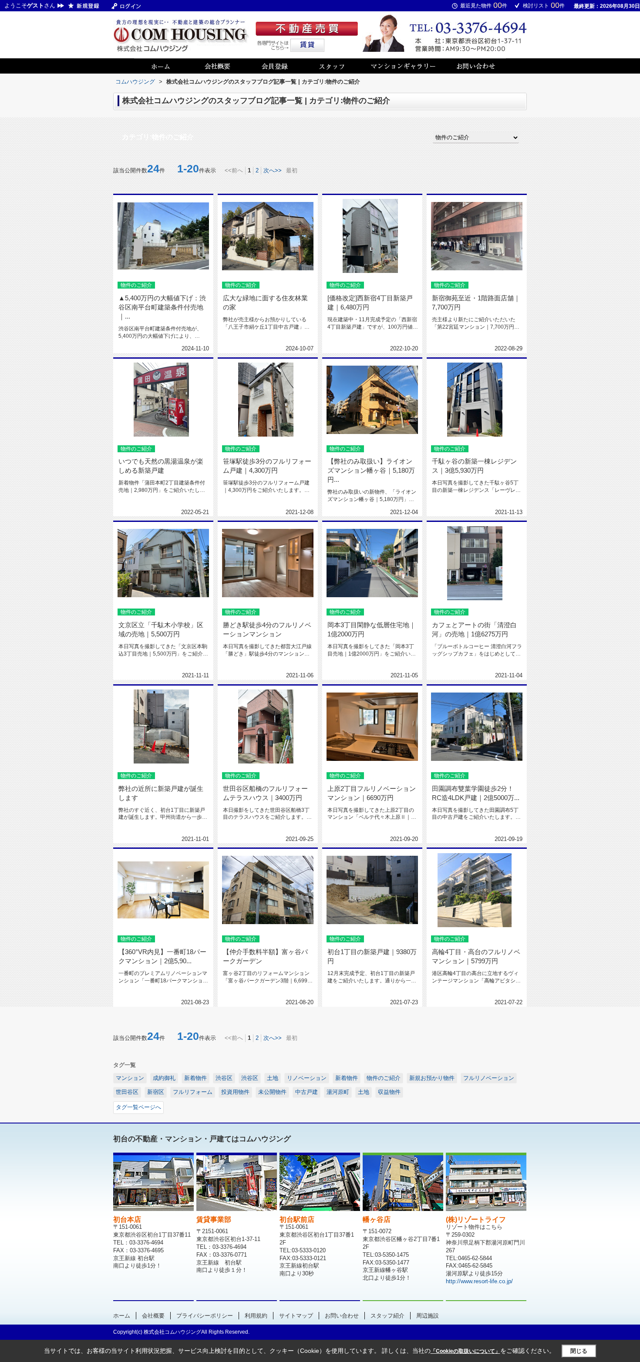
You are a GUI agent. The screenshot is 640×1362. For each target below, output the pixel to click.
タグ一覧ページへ (138, 1107)
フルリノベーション (488, 1078)
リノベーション (307, 1078)
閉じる (578, 1351)
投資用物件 (235, 1092)
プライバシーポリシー (204, 1315)
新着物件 (195, 1078)
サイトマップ (296, 1315)
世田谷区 (127, 1092)
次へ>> (272, 170)
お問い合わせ (342, 1315)
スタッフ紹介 (387, 1315)
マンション (130, 1078)
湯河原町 (338, 1092)
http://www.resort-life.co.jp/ (479, 1281)
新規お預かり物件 (432, 1078)
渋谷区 (224, 1078)
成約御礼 (164, 1078)
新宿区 (155, 1092)
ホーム (121, 1315)
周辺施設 (427, 1315)
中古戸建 (306, 1092)
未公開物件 (272, 1092)
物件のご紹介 (384, 1078)
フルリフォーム (192, 1092)
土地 (272, 1078)
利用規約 (256, 1315)
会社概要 (153, 1315)
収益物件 (389, 1092)
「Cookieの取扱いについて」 (465, 1351)
